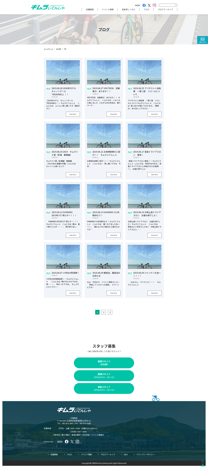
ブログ (146, 9)
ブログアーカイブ (165, 9)
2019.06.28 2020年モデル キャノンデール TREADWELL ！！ (65, 91)
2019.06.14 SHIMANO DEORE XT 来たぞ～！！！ (64, 214)
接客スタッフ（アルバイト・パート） (104, 388)
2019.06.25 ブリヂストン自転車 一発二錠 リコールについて (147, 91)
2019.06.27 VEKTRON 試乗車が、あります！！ (106, 90)
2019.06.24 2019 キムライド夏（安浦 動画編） (65, 153)
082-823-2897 (67, 423)
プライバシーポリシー (145, 454)
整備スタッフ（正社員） (104, 363)
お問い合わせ (202, 42)
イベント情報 (108, 9)
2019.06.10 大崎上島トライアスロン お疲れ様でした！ (147, 214)
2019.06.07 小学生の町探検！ (65, 272)
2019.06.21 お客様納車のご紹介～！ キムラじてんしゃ (106, 153)
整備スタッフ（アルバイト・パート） (104, 375)
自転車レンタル (128, 9)
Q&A (125, 454)
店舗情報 (90, 9)
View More (72, 114)
